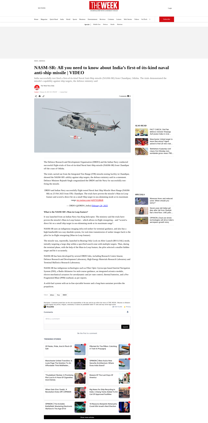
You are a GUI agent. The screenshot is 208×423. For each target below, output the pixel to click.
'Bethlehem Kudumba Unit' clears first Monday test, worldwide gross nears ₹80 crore (161, 152)
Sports (75, 19)
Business (82, 19)
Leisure (118, 19)
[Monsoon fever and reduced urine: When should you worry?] (141, 201)
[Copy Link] (43, 96)
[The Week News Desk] (37, 87)
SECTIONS (41, 8)
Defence (105, 24)
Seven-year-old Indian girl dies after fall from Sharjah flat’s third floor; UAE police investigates (161, 211)
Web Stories (128, 19)
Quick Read (54, 19)
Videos (136, 19)
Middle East (96, 24)
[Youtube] (105, 13)
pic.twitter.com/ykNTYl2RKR (90, 200)
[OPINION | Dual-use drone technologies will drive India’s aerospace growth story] (141, 220)
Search (157, 19)
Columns (111, 19)
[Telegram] (113, 13)
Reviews (102, 19)
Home (36, 19)
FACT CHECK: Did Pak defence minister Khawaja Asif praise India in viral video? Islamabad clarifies (160, 132)
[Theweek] (104, 5)
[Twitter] (98, 13)
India (62, 19)
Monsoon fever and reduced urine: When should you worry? (161, 200)
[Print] (39, 96)
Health (112, 24)
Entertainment (92, 19)
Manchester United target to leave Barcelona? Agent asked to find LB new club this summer (161, 142)
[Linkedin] (109, 13)
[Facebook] (95, 13)
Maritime (120, 24)
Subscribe (166, 19)
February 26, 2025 (100, 205)
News (36, 61)
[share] (35, 96)
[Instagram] (102, 13)
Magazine (44, 19)
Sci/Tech (144, 19)
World (68, 19)
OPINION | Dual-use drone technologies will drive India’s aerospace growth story (162, 220)
